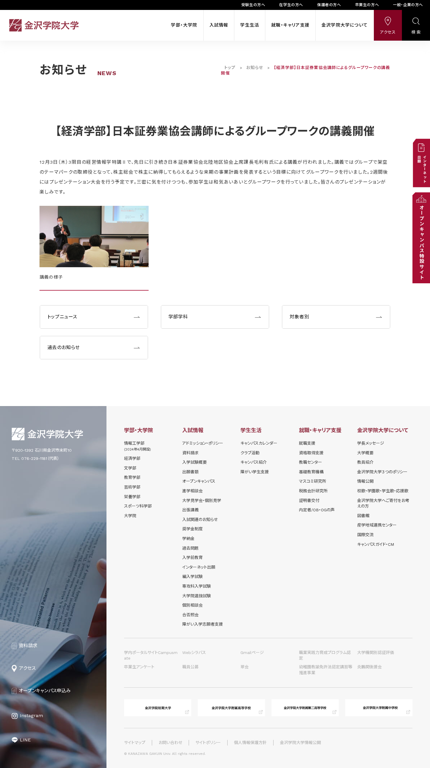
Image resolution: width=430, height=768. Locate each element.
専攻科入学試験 (196, 586)
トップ (229, 67)
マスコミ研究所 (312, 481)
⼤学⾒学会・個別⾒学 (201, 500)
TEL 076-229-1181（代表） (35, 458)
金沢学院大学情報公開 (300, 742)
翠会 (244, 667)
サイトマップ (134, 742)
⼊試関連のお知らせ (200, 519)
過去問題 (190, 548)
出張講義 (190, 510)
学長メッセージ (370, 443)
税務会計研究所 (313, 491)
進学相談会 (192, 491)
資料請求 (190, 453)
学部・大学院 (184, 25)
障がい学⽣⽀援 (254, 472)
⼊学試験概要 (194, 462)
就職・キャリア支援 (290, 25)
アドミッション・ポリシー (202, 443)
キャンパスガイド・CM (375, 544)
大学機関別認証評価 (375, 652)
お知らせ (254, 67)
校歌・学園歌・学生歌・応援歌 (382, 491)
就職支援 (307, 443)
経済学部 (132, 458)
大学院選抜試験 (196, 595)
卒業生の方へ (367, 5)
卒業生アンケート (139, 667)
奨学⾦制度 (192, 529)
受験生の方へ (253, 5)
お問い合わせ (170, 742)
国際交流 (365, 534)
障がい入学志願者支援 (202, 624)
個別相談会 (192, 605)
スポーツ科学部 (138, 506)
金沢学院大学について (344, 25)
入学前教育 (192, 557)
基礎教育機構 (311, 472)
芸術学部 (132, 487)
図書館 (363, 515)
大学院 (130, 515)
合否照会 (190, 614)
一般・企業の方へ (408, 5)
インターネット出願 (198, 567)
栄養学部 (132, 496)
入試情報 (218, 25)
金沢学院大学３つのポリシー (382, 472)
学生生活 (249, 25)
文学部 (130, 468)
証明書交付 (309, 500)
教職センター (310, 462)
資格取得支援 (311, 453)
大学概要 (365, 453)
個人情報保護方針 (250, 742)
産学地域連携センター (377, 525)
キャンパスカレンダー (258, 443)
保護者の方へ (329, 5)
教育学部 (132, 477)
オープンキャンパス (198, 481)
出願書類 (190, 472)
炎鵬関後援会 (369, 667)
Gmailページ (252, 652)
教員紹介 (365, 462)
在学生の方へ (291, 5)
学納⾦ (188, 538)
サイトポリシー (208, 742)
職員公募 (190, 667)
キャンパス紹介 (253, 462)
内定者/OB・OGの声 (317, 510)
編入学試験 (192, 576)
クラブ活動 (249, 453)
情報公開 (365, 481)
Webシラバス (194, 652)
